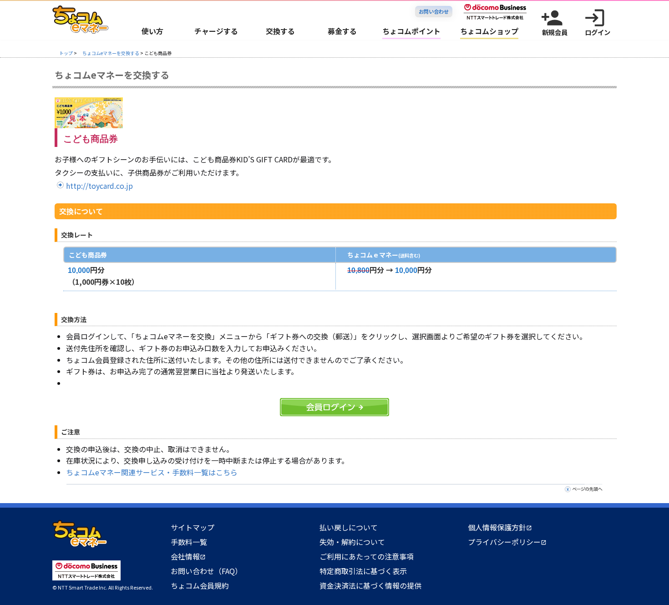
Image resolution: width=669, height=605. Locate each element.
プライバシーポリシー (507, 541)
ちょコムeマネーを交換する (110, 53)
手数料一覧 (189, 541)
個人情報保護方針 (500, 527)
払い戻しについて (348, 527)
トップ (66, 53)
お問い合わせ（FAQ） (206, 570)
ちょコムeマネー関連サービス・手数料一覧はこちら (152, 472)
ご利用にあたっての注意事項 (366, 556)
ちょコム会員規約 (200, 585)
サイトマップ (192, 527)
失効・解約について (352, 541)
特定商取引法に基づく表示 (363, 570)
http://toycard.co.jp (99, 185)
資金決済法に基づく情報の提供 (370, 585)
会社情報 (188, 556)
